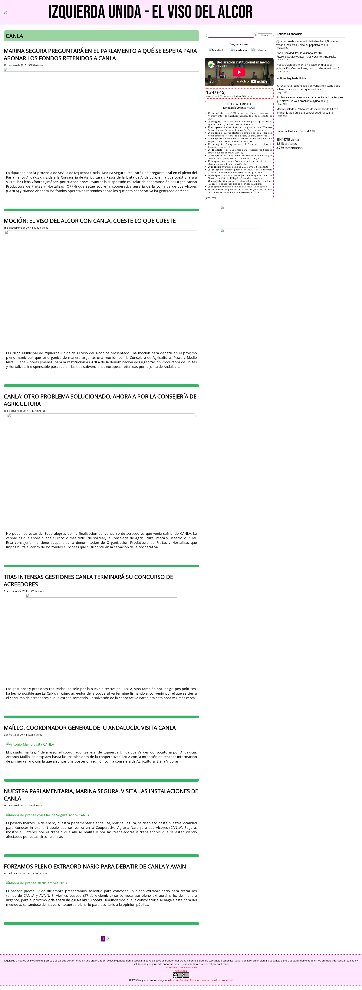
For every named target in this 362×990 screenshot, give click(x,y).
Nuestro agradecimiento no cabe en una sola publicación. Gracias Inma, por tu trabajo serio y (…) (307, 66)
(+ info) (249, 96)
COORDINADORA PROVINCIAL (181, 967)
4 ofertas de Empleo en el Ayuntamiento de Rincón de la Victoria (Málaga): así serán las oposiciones (240, 177)
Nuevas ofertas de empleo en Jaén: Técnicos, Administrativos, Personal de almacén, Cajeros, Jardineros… (240, 128)
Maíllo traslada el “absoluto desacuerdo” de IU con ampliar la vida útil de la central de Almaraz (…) (307, 110)
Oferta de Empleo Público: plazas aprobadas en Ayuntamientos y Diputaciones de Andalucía (240, 123)
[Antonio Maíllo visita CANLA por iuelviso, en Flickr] (30, 744)
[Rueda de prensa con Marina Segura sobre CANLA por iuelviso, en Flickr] (48, 815)
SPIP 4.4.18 (307, 131)
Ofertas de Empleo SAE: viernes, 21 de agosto (245, 166)
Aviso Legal (181, 970)
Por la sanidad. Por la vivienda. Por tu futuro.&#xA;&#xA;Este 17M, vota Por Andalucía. (306, 54)
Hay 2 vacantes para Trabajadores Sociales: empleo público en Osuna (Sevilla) (240, 151)
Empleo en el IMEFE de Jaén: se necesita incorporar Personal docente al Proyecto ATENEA (240, 191)
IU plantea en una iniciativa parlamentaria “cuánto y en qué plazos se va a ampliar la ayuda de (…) (309, 99)
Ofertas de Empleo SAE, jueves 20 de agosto (244, 186)
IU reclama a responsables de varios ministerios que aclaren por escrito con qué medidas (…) (308, 87)
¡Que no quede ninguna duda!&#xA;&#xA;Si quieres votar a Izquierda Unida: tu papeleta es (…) (307, 43)
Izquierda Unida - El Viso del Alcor (150, 12)
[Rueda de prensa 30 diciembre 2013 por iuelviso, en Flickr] (36, 883)
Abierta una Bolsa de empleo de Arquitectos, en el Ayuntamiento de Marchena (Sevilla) (240, 162)
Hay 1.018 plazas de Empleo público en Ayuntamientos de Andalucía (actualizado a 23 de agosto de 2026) (240, 116)
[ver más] (211, 197)
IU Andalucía (294, 34)
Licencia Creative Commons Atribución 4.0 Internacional (201, 980)
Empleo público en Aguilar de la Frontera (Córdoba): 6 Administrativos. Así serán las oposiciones (240, 171)
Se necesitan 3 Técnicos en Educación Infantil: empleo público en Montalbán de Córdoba (240, 140)
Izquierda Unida (296, 78)
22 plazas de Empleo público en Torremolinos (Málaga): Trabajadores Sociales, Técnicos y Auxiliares (240, 182)
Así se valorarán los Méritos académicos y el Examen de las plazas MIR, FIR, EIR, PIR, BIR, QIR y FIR (240, 157)
